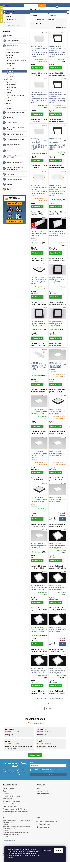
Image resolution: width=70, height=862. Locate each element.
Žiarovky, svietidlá (12, 46)
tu (13, 857)
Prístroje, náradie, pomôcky (15, 162)
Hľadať (41, 5)
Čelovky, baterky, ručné (12, 52)
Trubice (7, 103)
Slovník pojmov (7, 799)
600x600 (8, 58)
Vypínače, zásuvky (12, 41)
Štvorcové (9, 71)
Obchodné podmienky (9, 806)
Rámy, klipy (9, 68)
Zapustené (10, 76)
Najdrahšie (50, 19)
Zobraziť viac (34, 755)
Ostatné (8, 184)
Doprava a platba (7, 788)
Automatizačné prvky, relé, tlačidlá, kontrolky (14, 168)
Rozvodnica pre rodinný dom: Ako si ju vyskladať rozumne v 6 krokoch (15, 827)
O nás (37, 788)
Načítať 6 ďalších (39, 698)
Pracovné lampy (10, 87)
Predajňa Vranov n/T (42, 791)
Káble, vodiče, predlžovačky (15, 113)
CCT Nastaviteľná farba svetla (15, 60)
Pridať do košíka (36, 68)
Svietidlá (7, 100)
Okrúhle (8, 66)
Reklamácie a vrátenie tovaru (11, 801)
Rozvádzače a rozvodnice (14, 134)
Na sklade (9, 11)
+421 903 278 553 (44, 824)
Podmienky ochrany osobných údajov (14, 809)
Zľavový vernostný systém (10, 796)
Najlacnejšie (39, 19)
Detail (62, 519)
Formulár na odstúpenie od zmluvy (13, 804)
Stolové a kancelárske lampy (14, 95)
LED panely (8, 55)
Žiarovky (7, 108)
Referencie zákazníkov (42, 793)
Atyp (7, 16)
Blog (3, 791)
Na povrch (10, 74)
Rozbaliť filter (13, 26)
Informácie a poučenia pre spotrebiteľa (14, 812)
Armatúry (8, 50)
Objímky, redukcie (10, 84)
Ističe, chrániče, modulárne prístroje (14, 128)
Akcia (8, 14)
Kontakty (5, 794)
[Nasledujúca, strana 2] (47, 703)
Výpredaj (8, 22)
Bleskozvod (10, 117)
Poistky (8, 151)
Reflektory (8, 90)
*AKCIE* (8, 36)
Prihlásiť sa (47, 774)
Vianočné (8, 106)
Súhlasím (58, 850)
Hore (48, 708)
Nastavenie (47, 850)
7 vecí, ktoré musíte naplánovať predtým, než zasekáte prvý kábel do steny (14, 833)
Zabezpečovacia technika (14, 179)
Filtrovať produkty (55, 698)
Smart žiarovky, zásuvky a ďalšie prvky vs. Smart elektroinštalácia (15, 821)
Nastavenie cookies (8, 840)
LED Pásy (8, 79)
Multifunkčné (10, 63)
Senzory (7, 92)
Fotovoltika (9, 174)
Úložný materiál (11, 122)
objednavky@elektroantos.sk (47, 821)
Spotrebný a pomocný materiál (13, 145)
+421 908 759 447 (44, 827)
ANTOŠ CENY (10, 19)
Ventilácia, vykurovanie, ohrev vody (13, 156)
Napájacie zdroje (10, 82)
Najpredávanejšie (36, 23)
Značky (8, 189)
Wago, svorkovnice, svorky (14, 139)
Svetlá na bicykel (10, 98)
